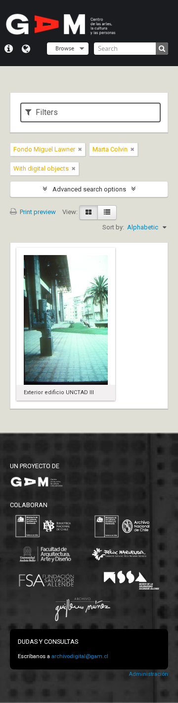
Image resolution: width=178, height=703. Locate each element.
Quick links (8, 49)
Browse (64, 48)
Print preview (37, 212)
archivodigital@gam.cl (79, 656)
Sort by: (113, 227)
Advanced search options (89, 189)
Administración (148, 674)
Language (26, 49)
